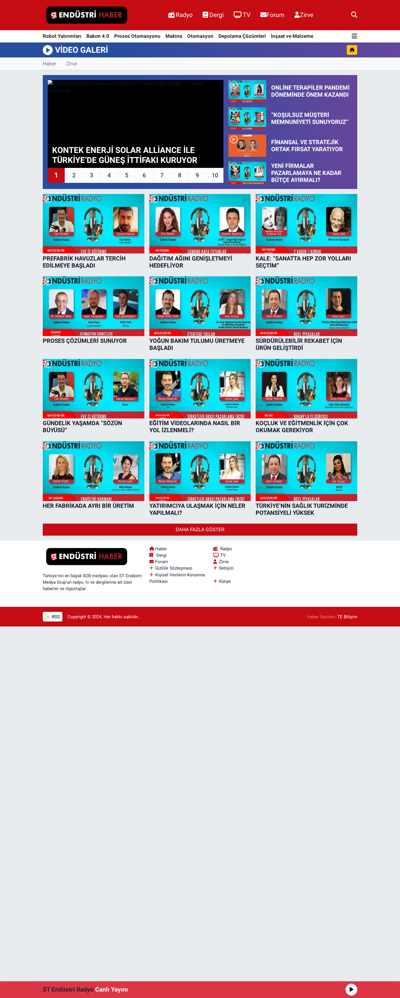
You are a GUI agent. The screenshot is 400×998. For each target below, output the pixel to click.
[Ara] (354, 15)
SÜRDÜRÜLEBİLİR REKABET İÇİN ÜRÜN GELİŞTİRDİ (299, 344)
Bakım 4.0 (97, 36)
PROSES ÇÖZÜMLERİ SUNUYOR (85, 340)
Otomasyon (200, 36)
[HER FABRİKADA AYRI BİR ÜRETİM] (93, 471)
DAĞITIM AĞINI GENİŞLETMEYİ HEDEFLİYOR (190, 262)
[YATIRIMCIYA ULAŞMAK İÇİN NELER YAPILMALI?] (200, 471)
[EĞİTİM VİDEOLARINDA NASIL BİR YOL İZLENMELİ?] (200, 389)
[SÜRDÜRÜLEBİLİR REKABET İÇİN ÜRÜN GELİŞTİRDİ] (306, 306)
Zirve (306, 14)
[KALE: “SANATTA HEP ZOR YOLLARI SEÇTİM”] (306, 224)
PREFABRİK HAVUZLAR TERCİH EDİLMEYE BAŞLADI (84, 262)
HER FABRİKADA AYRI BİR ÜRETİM (88, 505)
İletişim (226, 568)
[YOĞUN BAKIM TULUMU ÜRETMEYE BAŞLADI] (200, 306)
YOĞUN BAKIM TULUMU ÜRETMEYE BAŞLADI (197, 344)
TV (246, 14)
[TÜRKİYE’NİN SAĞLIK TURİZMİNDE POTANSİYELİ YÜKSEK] (306, 471)
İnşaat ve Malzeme (292, 36)
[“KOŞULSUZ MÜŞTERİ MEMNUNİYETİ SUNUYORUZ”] (247, 118)
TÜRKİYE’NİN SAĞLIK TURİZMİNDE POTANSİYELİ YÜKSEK (302, 509)
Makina (173, 36)
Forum (275, 14)
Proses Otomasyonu (137, 36)
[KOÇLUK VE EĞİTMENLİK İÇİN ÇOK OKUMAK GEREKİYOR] (306, 389)
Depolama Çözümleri (242, 36)
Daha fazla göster (200, 529)
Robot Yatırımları (62, 36)
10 (215, 175)
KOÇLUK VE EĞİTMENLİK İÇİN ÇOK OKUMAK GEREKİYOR (302, 427)
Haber (49, 64)
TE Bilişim (347, 616)
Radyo (184, 14)
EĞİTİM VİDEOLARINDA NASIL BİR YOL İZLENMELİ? (194, 427)
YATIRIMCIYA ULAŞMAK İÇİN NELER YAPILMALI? (197, 509)
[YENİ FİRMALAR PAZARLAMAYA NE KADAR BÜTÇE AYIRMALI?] (247, 173)
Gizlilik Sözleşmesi (173, 568)
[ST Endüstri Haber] (87, 15)
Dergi (216, 14)
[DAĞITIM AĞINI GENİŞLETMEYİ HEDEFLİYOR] (200, 224)
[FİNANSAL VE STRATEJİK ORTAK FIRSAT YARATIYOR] (247, 145)
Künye (225, 581)
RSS (55, 616)
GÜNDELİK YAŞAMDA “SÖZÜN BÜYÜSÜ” (82, 427)
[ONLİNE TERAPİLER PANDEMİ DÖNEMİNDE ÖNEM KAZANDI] (247, 91)
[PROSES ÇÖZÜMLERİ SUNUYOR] (93, 306)
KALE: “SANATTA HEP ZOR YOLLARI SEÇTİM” (303, 262)
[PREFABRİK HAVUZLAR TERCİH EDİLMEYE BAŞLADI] (93, 224)
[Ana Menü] (354, 36)
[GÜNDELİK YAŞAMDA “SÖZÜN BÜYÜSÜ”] (93, 389)
